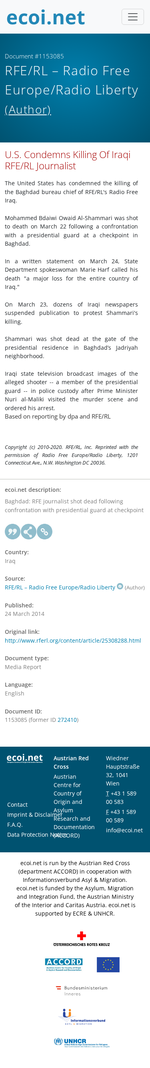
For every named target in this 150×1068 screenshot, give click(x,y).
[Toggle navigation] (133, 17)
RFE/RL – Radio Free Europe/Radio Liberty (60, 587)
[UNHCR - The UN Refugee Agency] (82, 1042)
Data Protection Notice (37, 834)
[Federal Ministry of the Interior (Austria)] (81, 990)
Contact (17, 804)
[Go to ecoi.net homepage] (46, 17)
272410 (67, 719)
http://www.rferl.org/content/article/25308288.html (73, 640)
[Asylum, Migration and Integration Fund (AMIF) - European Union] (108, 964)
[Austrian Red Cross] (81, 938)
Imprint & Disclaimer (35, 814)
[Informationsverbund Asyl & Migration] (81, 1016)
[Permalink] (45, 532)
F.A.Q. (15, 824)
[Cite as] (13, 532)
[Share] (29, 532)
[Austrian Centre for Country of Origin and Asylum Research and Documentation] (63, 964)
